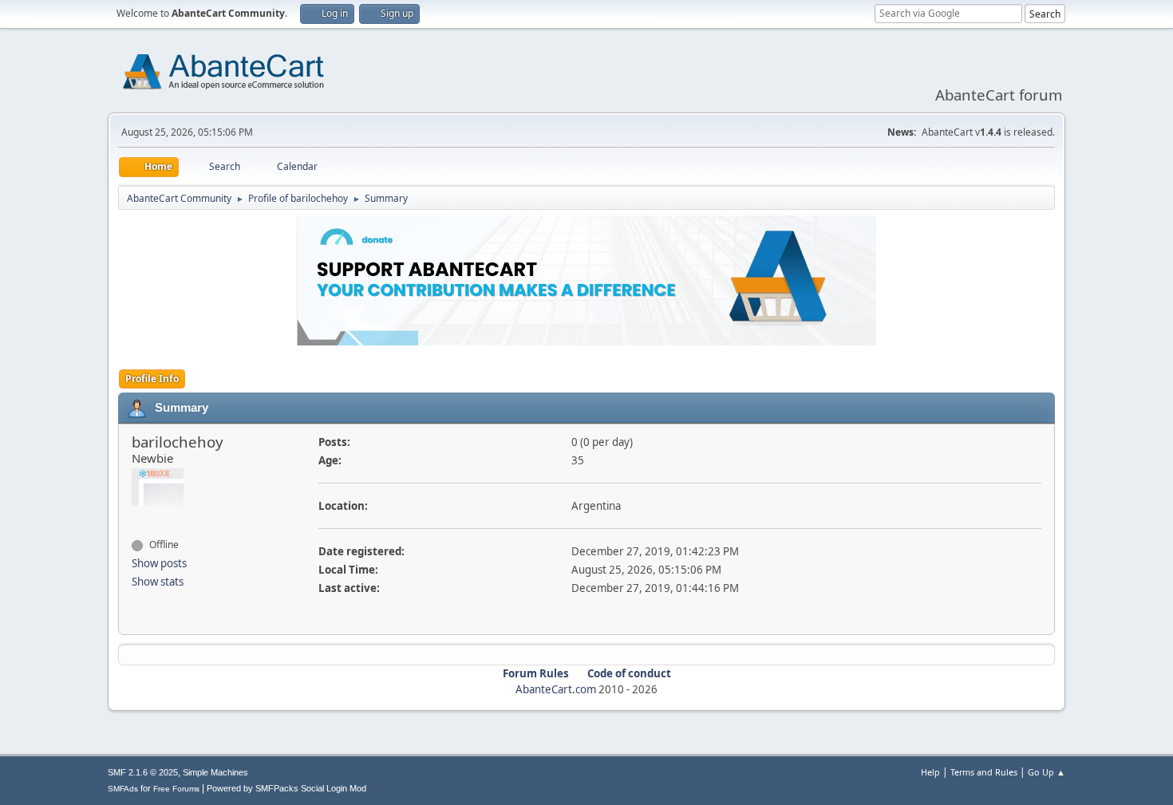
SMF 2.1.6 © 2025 (143, 772)
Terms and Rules (983, 772)
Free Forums (176, 788)
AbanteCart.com (555, 689)
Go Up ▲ (1046, 772)
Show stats (158, 581)
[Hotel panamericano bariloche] (138, 516)
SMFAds (123, 788)
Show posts (159, 563)
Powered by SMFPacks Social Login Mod (286, 788)
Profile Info (152, 378)
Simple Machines (215, 772)
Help (930, 772)
